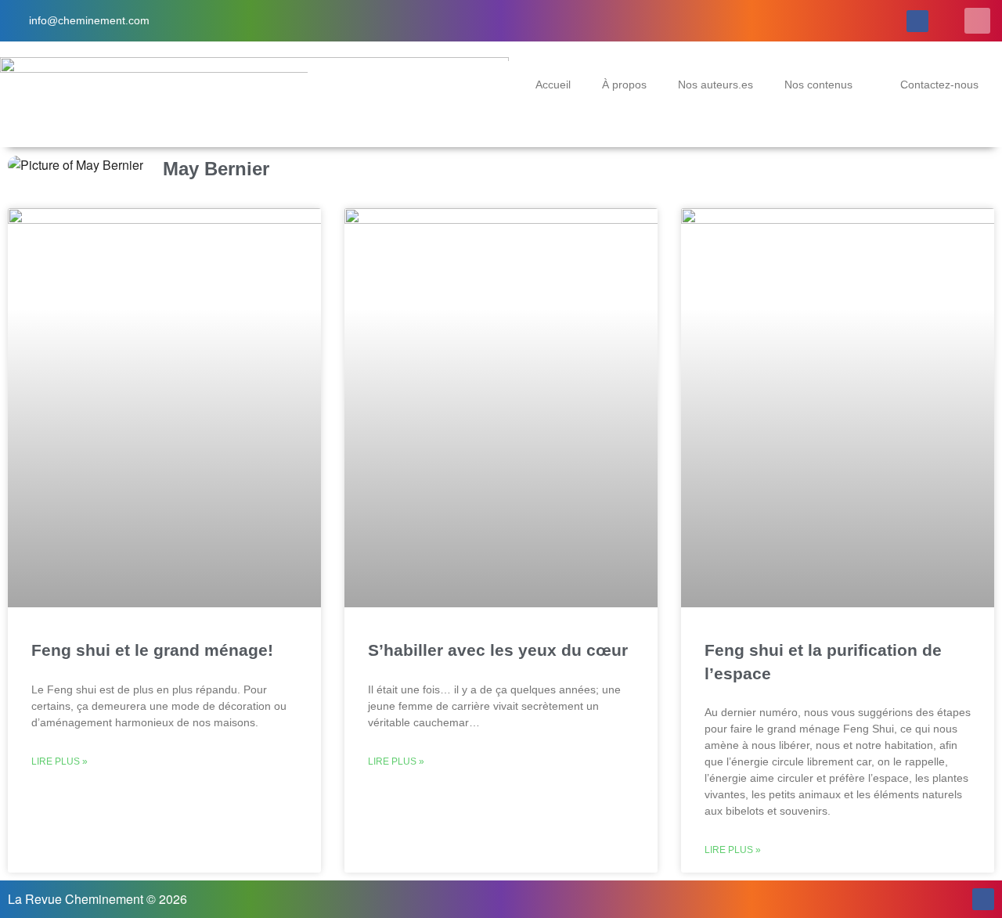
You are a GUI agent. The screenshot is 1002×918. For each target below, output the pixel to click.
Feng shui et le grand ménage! (152, 650)
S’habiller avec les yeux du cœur (498, 650)
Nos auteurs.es (715, 84)
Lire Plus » (59, 761)
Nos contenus (818, 84)
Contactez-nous (939, 84)
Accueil (553, 84)
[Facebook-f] (917, 21)
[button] (977, 21)
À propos (624, 84)
